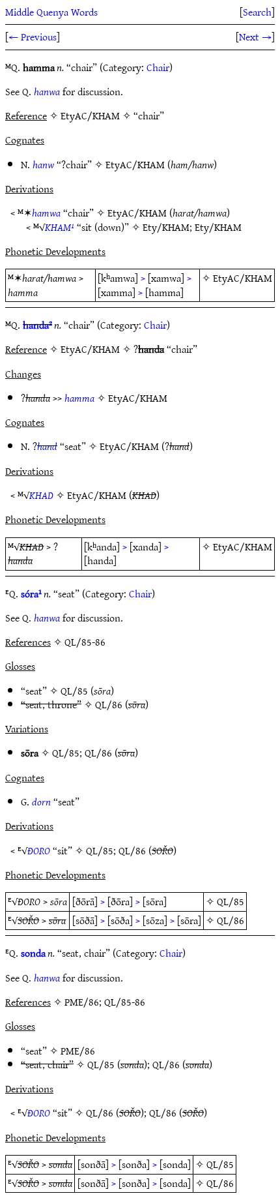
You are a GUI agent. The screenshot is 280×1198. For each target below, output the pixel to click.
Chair (158, 67)
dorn (41, 801)
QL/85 (74, 690)
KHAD (41, 495)
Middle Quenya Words (51, 12)
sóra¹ (31, 593)
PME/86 (78, 1050)
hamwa (46, 212)
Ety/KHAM (166, 227)
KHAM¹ (59, 227)
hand (47, 446)
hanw (43, 164)
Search (257, 12)
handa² (37, 325)
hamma (79, 398)
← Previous (32, 36)
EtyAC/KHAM (135, 164)
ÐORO (38, 850)
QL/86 (108, 704)
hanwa (47, 91)
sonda (33, 953)
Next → (255, 36)
